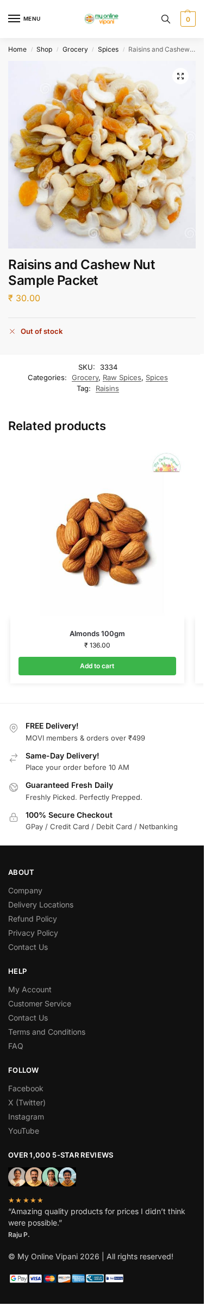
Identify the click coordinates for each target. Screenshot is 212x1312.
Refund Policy (32, 918)
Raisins (107, 388)
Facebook (25, 1088)
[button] (187, 19)
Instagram (26, 1116)
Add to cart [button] (97, 666)
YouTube (23, 1130)
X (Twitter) (27, 1102)
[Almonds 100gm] (97, 532)
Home (17, 49)
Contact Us (28, 947)
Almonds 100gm (97, 633)
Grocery (75, 49)
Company (25, 890)
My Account (30, 989)
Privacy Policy (33, 932)
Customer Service (39, 1003)
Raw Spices (122, 377)
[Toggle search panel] (165, 19)
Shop (44, 49)
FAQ (15, 1045)
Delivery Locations (40, 904)
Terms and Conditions (46, 1031)
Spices (108, 49)
